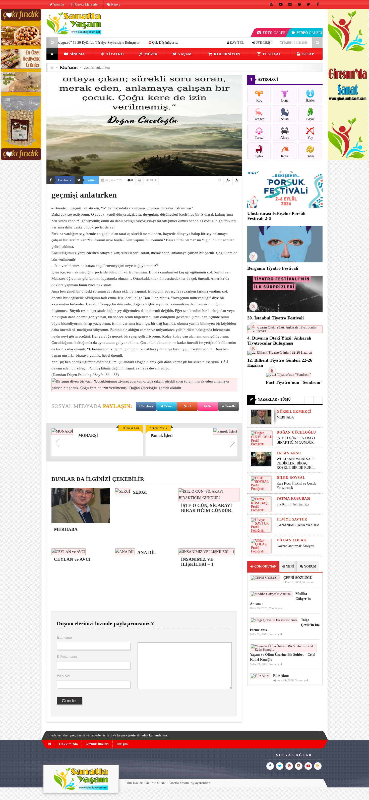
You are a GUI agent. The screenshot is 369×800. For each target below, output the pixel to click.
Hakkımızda (68, 744)
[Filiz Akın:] (260, 676)
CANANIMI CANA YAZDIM (298, 525)
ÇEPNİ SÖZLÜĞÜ (297, 578)
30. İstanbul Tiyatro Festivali (275, 317)
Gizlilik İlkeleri (97, 744)
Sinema (77, 54)
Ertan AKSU (289, 453)
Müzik (150, 54)
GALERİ (275, 33)
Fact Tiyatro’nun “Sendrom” (294, 382)
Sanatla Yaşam (178, 783)
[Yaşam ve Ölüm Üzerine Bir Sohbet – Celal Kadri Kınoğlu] (283, 649)
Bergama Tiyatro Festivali (272, 268)
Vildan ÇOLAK (291, 540)
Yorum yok (275, 608)
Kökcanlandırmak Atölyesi (295, 546)
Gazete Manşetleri (87, 4)
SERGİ (180, 42)
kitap (307, 54)
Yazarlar (58, 4)
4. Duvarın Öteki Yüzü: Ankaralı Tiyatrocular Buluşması (279, 341)
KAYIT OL (236, 42)
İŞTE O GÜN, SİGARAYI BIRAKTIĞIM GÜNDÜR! (296, 440)
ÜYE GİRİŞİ (263, 42)
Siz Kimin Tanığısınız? (293, 504)
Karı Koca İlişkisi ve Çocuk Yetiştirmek (296, 486)
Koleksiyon (226, 54)
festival (271, 54)
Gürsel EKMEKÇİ (294, 411)
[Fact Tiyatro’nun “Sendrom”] (288, 375)
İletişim (122, 744)
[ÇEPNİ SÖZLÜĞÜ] (265, 578)
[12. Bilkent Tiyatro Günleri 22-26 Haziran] (279, 352)
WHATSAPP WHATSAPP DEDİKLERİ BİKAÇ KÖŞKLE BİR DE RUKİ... (296, 463)
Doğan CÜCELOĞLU (296, 432)
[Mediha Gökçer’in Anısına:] (271, 594)
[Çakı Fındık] (21, 159)
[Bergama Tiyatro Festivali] (285, 261)
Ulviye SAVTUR (292, 519)
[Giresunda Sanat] (348, 159)
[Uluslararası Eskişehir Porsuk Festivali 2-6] (285, 206)
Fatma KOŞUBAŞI (294, 498)
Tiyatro (114, 54)
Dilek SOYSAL (291, 478)
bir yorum (308, 582)
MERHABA (153, 42)
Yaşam (184, 54)
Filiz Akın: (281, 676)
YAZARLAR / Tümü (274, 399)
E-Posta (67, 656)
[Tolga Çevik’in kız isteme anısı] (274, 620)
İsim (64, 637)
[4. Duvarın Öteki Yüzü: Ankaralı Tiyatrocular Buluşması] (285, 331)
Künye (115, 4)
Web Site (64, 676)
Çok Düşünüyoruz (120, 42)
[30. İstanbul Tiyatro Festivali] (285, 311)
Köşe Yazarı (69, 67)
